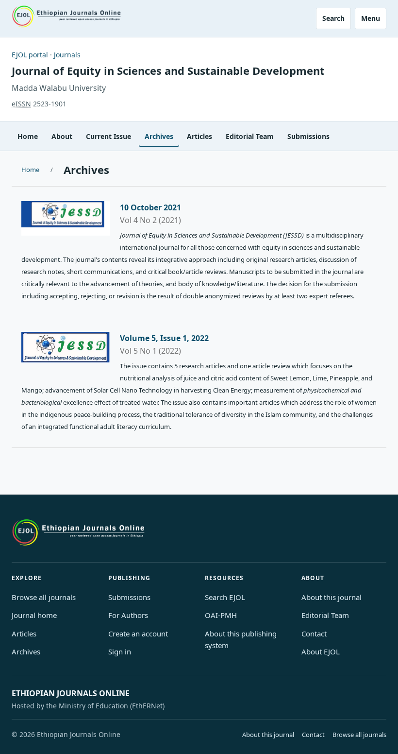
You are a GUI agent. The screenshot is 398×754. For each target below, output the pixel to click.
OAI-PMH (221, 615)
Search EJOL (225, 597)
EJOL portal (30, 54)
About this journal (331, 597)
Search (333, 18)
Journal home (34, 615)
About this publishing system (241, 639)
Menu (370, 18)
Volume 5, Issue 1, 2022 (164, 338)
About (61, 136)
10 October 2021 (150, 207)
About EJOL (320, 651)
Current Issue (108, 136)
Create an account (138, 633)
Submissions (308, 136)
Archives (159, 136)
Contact (314, 633)
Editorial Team (250, 136)
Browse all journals (44, 597)
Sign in (119, 651)
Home (27, 136)
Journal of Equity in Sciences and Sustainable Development (168, 70)
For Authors (128, 615)
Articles (199, 136)
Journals (67, 54)
